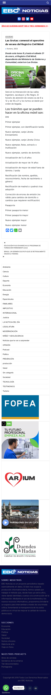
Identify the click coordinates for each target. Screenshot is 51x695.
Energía (6, 294)
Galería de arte (7, 644)
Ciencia (6, 271)
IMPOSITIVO (8, 308)
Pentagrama (6, 667)
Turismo (6, 391)
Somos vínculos (8, 641)
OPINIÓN (6, 345)
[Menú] (3, 2)
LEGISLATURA (8, 327)
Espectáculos (8, 299)
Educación (7, 290)
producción (7, 363)
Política (4, 632)
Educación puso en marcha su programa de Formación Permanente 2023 (22, 247)
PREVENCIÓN (8, 359)
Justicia (6, 317)
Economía (7, 285)
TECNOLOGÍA (8, 382)
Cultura (6, 276)
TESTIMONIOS (9, 386)
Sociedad (9, 36)
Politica (6, 354)
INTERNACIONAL (10, 313)
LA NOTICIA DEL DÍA (11, 322)
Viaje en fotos (7, 647)
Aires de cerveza (8, 658)
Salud (5, 368)
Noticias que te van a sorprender (16, 340)
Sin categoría (8, 373)
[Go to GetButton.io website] (6, 692)
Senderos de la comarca (12, 661)
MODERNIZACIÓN (10, 331)
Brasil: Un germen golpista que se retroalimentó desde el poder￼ (24, 253)
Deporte (6, 281)
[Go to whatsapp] (6, 688)
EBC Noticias (27, 680)
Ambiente (6, 267)
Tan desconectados (10, 664)
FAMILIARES (8, 304)
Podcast (6, 350)
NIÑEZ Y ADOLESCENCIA (13, 336)
